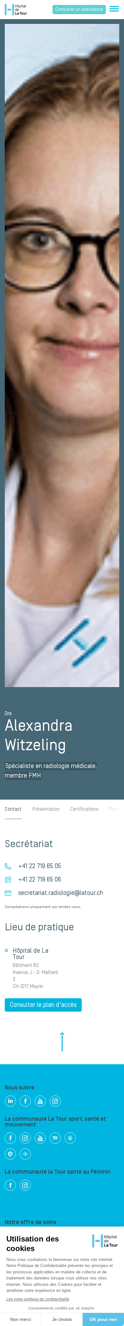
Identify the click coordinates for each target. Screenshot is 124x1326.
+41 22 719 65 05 (39, 866)
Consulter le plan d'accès (43, 1004)
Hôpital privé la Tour (16, 9)
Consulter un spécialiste (79, 9)
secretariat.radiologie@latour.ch (60, 893)
